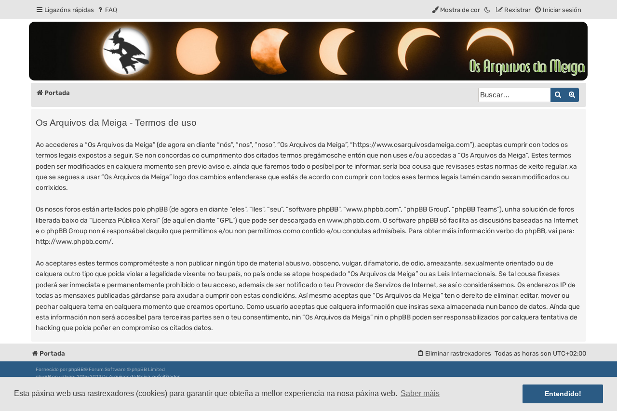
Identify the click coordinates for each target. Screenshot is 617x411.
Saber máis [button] (420, 393)
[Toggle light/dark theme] (487, 10)
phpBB (76, 369)
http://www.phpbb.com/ (74, 242)
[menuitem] (106, 10)
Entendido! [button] (563, 394)
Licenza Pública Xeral (125, 220)
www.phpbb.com (353, 220)
